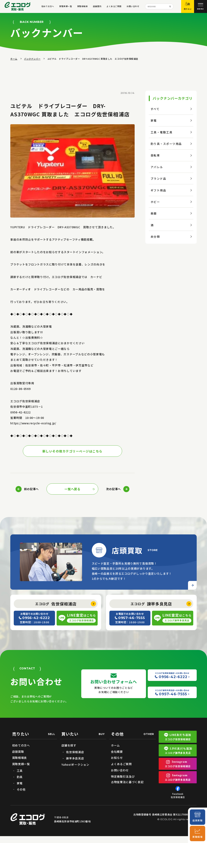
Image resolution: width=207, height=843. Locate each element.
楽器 (154, 213)
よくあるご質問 (114, 6)
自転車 (155, 155)
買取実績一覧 (65, 6)
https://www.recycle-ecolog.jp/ (33, 423)
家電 (154, 120)
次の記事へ (113, 489)
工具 (20, 771)
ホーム (13, 58)
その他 (21, 789)
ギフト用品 (158, 190)
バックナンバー (32, 58)
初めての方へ (47, 6)
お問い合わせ (133, 6)
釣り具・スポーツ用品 (166, 144)
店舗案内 (97, 6)
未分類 (155, 237)
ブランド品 (158, 178)
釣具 (20, 777)
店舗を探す (68, 745)
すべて (155, 109)
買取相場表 (82, 6)
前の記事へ (31, 489)
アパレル (157, 167)
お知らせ (117, 758)
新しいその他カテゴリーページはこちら (72, 451)
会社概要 (117, 752)
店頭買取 (18, 752)
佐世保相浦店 (56, 604)
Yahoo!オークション (75, 764)
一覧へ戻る (72, 489)
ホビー (155, 202)
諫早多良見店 (151, 604)
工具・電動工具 (162, 132)
